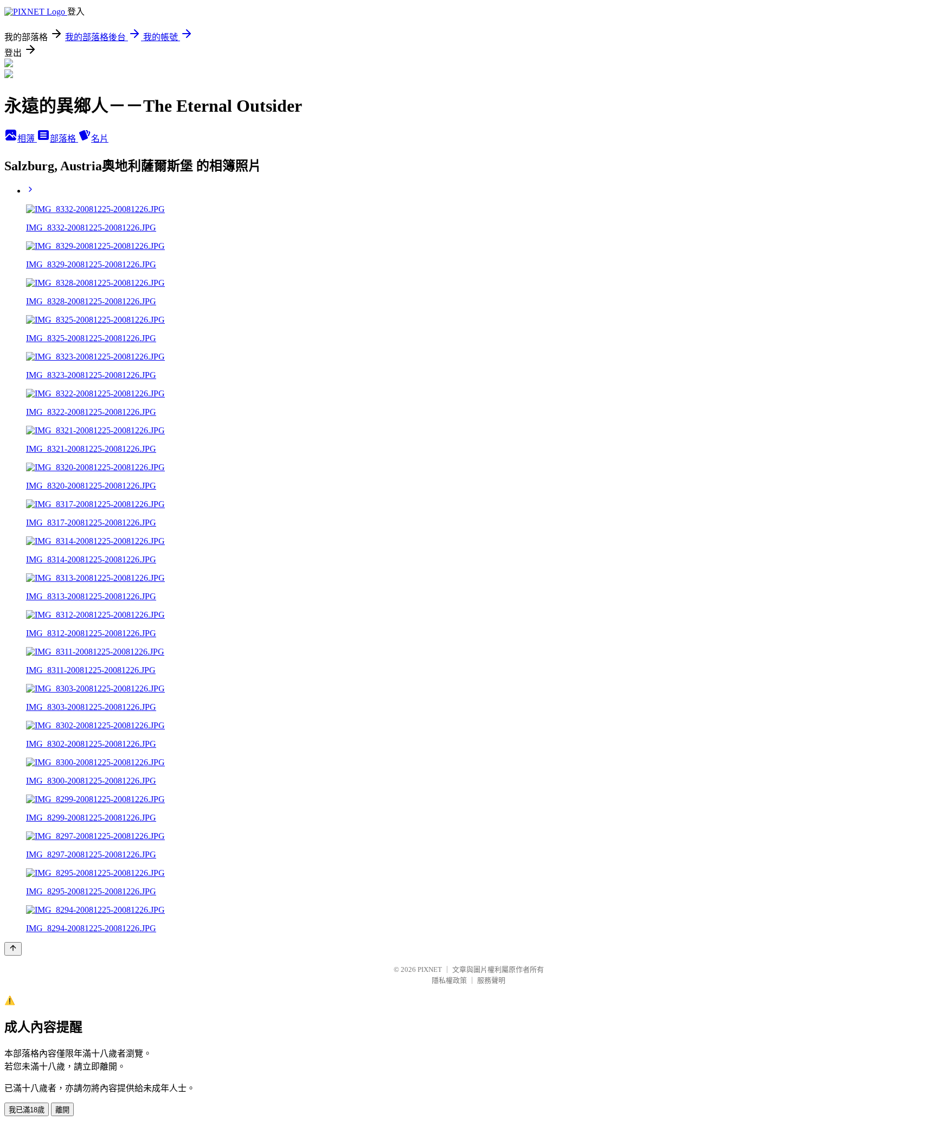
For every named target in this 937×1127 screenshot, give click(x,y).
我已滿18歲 (26, 1110)
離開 (62, 1110)
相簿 (27, 138)
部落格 (64, 138)
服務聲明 (491, 980)
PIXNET (430, 969)
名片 (99, 138)
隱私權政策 (449, 980)
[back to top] (13, 949)
